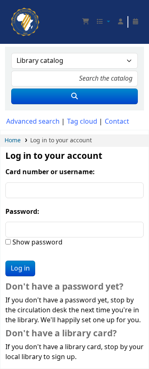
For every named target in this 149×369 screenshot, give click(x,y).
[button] (86, 22)
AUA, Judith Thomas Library (14, 10)
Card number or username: (50, 172)
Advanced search (33, 122)
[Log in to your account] (120, 22)
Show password (36, 242)
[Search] (74, 96)
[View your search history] (135, 22)
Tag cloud (82, 122)
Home (13, 140)
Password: (22, 212)
